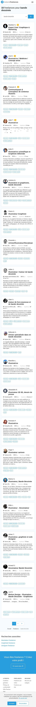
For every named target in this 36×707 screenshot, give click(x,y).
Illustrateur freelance (8, 640)
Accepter (12, 703)
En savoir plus (17, 666)
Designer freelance (8, 645)
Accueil (9, 628)
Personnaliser (23, 703)
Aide (4, 691)
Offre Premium (6, 689)
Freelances (16, 628)
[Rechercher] (31, 16)
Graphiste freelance (8, 643)
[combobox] (13, 16)
